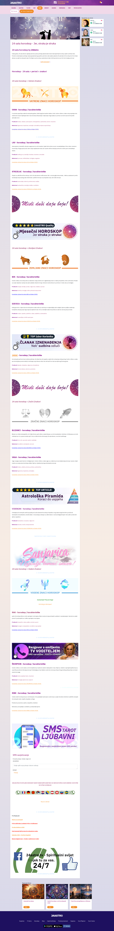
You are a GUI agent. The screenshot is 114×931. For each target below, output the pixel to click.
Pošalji (16, 772)
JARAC (15, 355)
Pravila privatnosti (63, 921)
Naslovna (14, 8)
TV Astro (28, 8)
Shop (34, 8)
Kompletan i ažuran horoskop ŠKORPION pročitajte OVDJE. (26, 683)
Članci (39, 8)
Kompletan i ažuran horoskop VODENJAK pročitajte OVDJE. (26, 528)
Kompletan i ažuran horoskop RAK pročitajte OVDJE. (25, 630)
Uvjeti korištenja (51, 921)
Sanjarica (54, 8)
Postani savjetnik (78, 8)
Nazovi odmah (45, 802)
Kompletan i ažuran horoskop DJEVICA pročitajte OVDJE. (26, 321)
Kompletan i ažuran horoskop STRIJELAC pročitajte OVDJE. (26, 189)
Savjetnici (21, 8)
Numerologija (62, 8)
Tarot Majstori (81, 921)
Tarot (69, 8)
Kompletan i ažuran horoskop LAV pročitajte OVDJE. (25, 162)
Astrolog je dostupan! (45, 604)
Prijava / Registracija (27, 11)
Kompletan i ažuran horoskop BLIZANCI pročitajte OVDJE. (26, 448)
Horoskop (46, 8)
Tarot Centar (91, 921)
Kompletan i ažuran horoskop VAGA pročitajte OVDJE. (25, 474)
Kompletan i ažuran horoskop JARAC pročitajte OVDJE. (25, 373)
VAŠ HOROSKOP (45, 62)
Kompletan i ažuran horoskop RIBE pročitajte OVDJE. (25, 710)
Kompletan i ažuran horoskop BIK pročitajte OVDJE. (25, 294)
